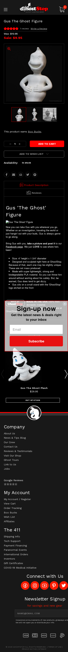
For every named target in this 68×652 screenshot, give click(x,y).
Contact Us (10, 446)
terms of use (54, 647)
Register (26, 499)
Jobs (7, 468)
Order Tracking (13, 508)
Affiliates (9, 521)
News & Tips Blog (15, 437)
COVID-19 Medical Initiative (20, 567)
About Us (9, 433)
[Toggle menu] (10, 9)
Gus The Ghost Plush (34, 388)
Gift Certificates (13, 563)
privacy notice (29, 649)
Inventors (9, 558)
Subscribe (36, 341)
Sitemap (42, 649)
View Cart (10, 503)
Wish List (9, 516)
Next (66, 373)
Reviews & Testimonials (18, 451)
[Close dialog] (65, 304)
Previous (2, 373)
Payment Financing (15, 545)
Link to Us (10, 464)
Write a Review (39, 28)
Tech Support (12, 541)
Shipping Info (12, 536)
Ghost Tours (11, 459)
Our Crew (9, 442)
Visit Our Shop (12, 455)
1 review (24, 28)
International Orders (16, 554)
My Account (11, 499)
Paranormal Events (15, 549)
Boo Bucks (34, 131)
